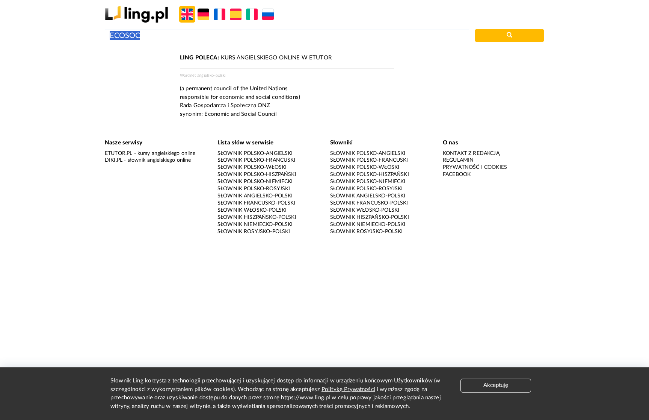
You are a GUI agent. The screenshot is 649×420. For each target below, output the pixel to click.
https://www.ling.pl (306, 397)
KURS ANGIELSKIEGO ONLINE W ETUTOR (256, 58)
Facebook (457, 174)
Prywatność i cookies (475, 167)
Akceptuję (495, 385)
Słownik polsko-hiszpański (256, 174)
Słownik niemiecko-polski (255, 224)
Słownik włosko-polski (252, 210)
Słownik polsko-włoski (252, 167)
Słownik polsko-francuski (256, 160)
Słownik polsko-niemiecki (255, 181)
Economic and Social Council (240, 114)
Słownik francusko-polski (256, 203)
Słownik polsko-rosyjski (253, 188)
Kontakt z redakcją (471, 153)
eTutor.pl (118, 153)
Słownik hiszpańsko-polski (256, 217)
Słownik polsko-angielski (255, 153)
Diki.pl (113, 160)
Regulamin (458, 160)
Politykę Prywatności (348, 389)
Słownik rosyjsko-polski (253, 231)
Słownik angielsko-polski (255, 196)
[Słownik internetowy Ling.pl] (136, 14)
